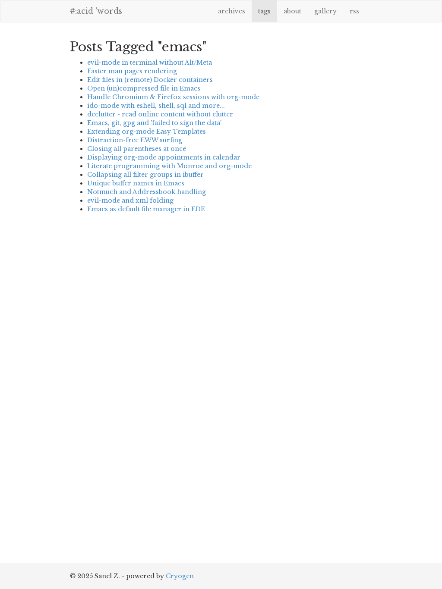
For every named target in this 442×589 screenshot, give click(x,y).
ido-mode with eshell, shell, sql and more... (156, 106)
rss (354, 11)
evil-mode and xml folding (130, 200)
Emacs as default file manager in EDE (146, 209)
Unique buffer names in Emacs (135, 183)
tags (264, 11)
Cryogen (180, 576)
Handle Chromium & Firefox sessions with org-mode (173, 97)
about (292, 11)
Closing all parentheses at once (136, 149)
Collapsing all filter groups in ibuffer (145, 175)
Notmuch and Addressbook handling (146, 192)
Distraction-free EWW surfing (134, 140)
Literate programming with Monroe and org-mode (169, 166)
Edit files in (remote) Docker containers (150, 80)
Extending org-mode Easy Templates (146, 131)
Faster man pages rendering (132, 71)
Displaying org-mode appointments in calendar (163, 157)
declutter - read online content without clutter (160, 114)
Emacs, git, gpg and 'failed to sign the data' (154, 123)
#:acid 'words (96, 11)
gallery (325, 11)
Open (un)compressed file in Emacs (143, 88)
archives (231, 11)
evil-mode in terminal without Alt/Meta (149, 62)
